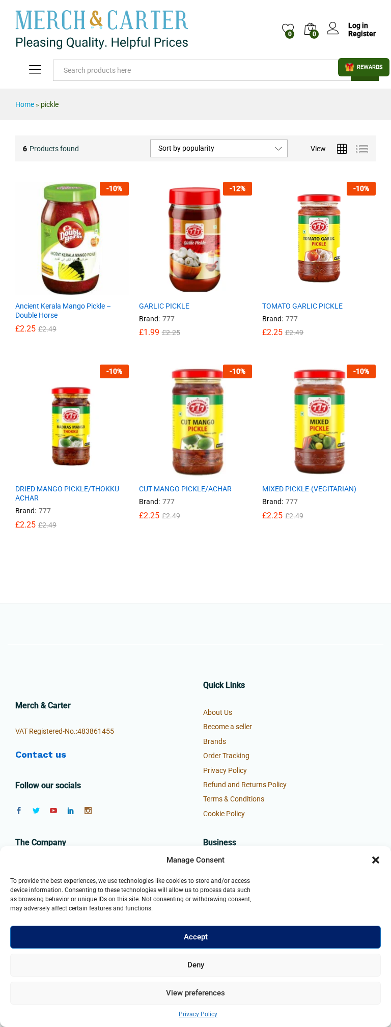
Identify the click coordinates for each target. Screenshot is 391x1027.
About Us (217, 712)
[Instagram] (88, 811)
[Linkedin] (70, 811)
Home (24, 104)
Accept (196, 936)
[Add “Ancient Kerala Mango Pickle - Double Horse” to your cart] (46, 289)
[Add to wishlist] (93, 289)
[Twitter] (36, 811)
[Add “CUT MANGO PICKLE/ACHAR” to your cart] (170, 472)
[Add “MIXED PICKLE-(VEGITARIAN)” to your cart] (294, 472)
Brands (214, 741)
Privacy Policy (198, 1014)
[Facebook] (18, 811)
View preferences (195, 992)
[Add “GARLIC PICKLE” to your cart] (170, 289)
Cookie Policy (224, 814)
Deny (195, 964)
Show (363, 67)
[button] (376, 860)
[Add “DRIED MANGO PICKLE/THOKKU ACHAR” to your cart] (46, 472)
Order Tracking (226, 756)
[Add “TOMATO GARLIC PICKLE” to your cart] (294, 289)
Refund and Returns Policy (245, 785)
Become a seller (227, 727)
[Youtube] (53, 811)
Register (362, 34)
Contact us (40, 754)
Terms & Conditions (233, 799)
